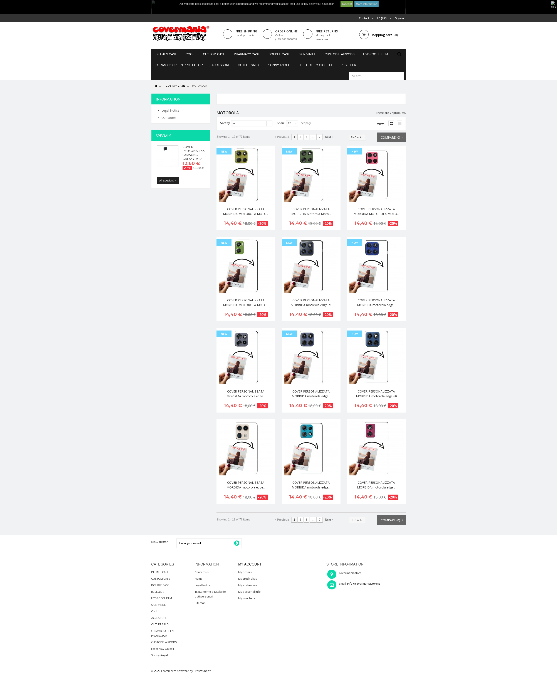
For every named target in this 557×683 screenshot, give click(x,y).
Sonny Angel (279, 65)
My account (250, 564)
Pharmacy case (247, 54)
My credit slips (247, 579)
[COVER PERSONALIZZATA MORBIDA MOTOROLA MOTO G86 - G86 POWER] (245, 175)
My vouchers (246, 598)
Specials (163, 135)
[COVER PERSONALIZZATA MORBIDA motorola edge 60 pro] (376, 266)
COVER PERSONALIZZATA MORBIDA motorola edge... (376, 302)
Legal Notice (170, 110)
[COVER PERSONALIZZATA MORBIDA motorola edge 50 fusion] (376, 448)
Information (168, 99)
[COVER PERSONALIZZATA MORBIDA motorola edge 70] (311, 266)
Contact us (366, 18)
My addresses (247, 585)
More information (366, 4)
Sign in (399, 18)
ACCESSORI (220, 65)
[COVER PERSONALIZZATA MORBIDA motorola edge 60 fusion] (311, 357)
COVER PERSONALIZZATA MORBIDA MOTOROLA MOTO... (245, 211)
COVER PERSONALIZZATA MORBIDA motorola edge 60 (376, 393)
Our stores (168, 118)
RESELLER (348, 65)
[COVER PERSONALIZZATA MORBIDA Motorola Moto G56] (311, 175)
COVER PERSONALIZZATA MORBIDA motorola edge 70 (311, 302)
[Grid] (391, 123)
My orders (245, 572)
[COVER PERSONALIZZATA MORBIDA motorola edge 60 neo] (245, 357)
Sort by (225, 123)
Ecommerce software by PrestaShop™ (186, 671)
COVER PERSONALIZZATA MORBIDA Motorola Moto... (311, 211)
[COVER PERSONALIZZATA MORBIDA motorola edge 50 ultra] (245, 448)
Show (280, 123)
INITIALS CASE (166, 54)
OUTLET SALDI (249, 65)
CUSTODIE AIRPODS (339, 54)
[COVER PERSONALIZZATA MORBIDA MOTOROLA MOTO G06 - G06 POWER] (245, 266)
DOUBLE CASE (279, 54)
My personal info (249, 592)
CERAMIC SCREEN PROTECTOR (179, 65)
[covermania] (180, 33)
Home (199, 579)
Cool (190, 54)
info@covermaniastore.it (363, 584)
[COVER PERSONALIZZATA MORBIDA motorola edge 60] (376, 357)
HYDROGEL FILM (375, 54)
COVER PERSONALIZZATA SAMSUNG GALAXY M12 (196, 152)
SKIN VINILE (307, 54)
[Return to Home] (155, 86)
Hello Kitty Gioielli (315, 65)
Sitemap (200, 603)
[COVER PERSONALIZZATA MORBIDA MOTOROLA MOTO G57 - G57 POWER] (376, 175)
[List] (399, 123)
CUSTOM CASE (214, 54)
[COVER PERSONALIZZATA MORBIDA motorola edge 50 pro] (311, 448)
